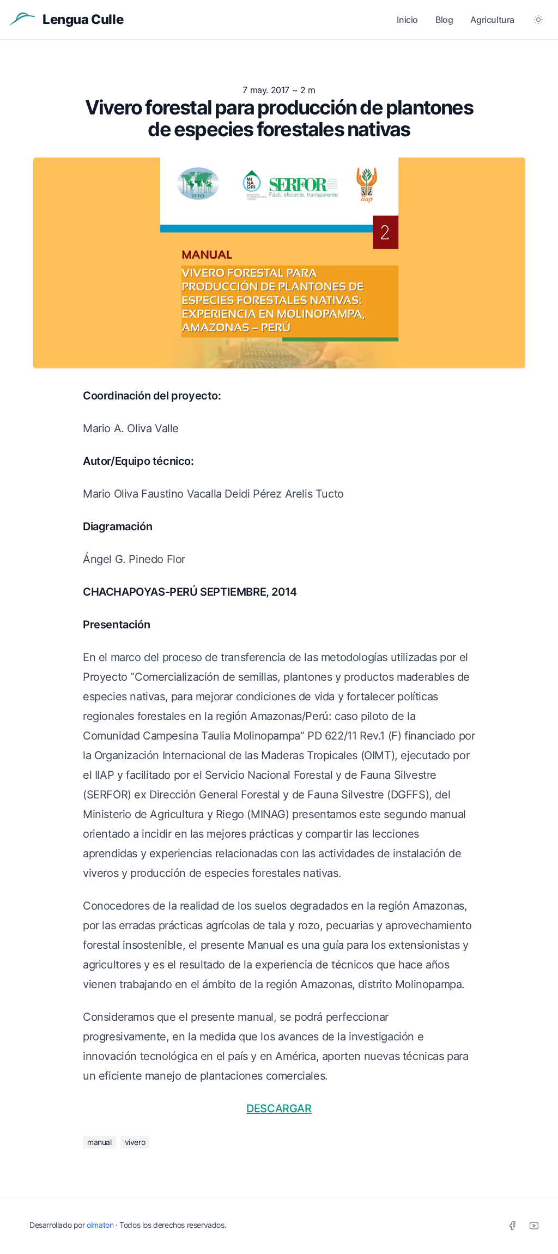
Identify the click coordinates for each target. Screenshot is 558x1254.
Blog (444, 19)
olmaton (100, 1224)
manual (99, 1142)
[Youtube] (534, 1226)
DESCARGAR (278, 1108)
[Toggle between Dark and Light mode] (538, 20)
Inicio (407, 19)
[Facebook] (512, 1226)
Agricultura (492, 19)
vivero (135, 1142)
